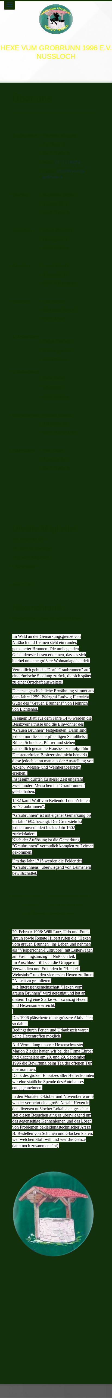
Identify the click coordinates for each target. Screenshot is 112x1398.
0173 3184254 (67, 162)
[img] (56, 19)
